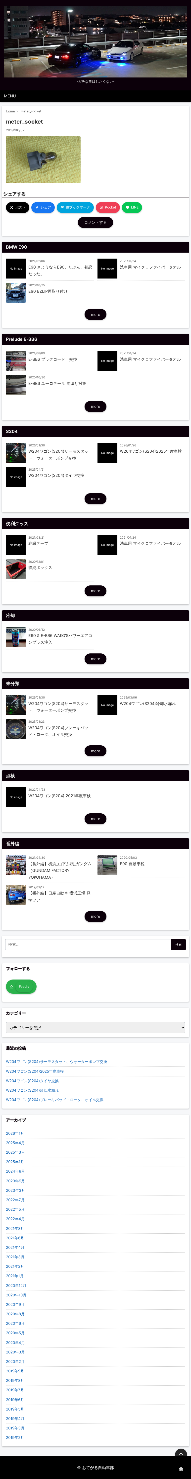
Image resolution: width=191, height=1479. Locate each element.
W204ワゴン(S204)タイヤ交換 (32, 1080)
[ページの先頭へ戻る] (181, 1455)
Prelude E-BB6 (21, 339)
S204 (12, 431)
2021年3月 (15, 1257)
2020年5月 (15, 1333)
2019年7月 (15, 1390)
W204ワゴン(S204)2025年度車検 (35, 1071)
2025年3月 (15, 1152)
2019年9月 (15, 1371)
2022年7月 (15, 1199)
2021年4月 (15, 1247)
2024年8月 (15, 1171)
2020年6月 (15, 1323)
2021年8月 (15, 1228)
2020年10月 (16, 1295)
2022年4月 (15, 1218)
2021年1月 (15, 1275)
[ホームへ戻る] (181, 1469)
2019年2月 (15, 1437)
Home (10, 111)
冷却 (10, 615)
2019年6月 (15, 1399)
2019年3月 (15, 1428)
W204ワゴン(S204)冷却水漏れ (32, 1090)
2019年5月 (15, 1409)
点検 (10, 775)
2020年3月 (15, 1352)
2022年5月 (15, 1209)
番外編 (12, 843)
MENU (10, 95)
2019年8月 (15, 1380)
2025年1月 (15, 1161)
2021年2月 (15, 1266)
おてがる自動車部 (98, 1467)
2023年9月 (15, 1181)
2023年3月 (15, 1190)
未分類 (12, 683)
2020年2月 (15, 1361)
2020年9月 (15, 1304)
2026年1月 (15, 1133)
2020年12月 (16, 1285)
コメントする (95, 222)
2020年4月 (15, 1342)
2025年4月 (15, 1142)
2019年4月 (15, 1418)
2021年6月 (15, 1238)
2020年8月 (15, 1314)
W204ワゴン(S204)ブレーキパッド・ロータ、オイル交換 (54, 1099)
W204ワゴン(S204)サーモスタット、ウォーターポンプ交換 (56, 1061)
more (95, 314)
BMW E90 (16, 247)
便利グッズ (17, 523)
